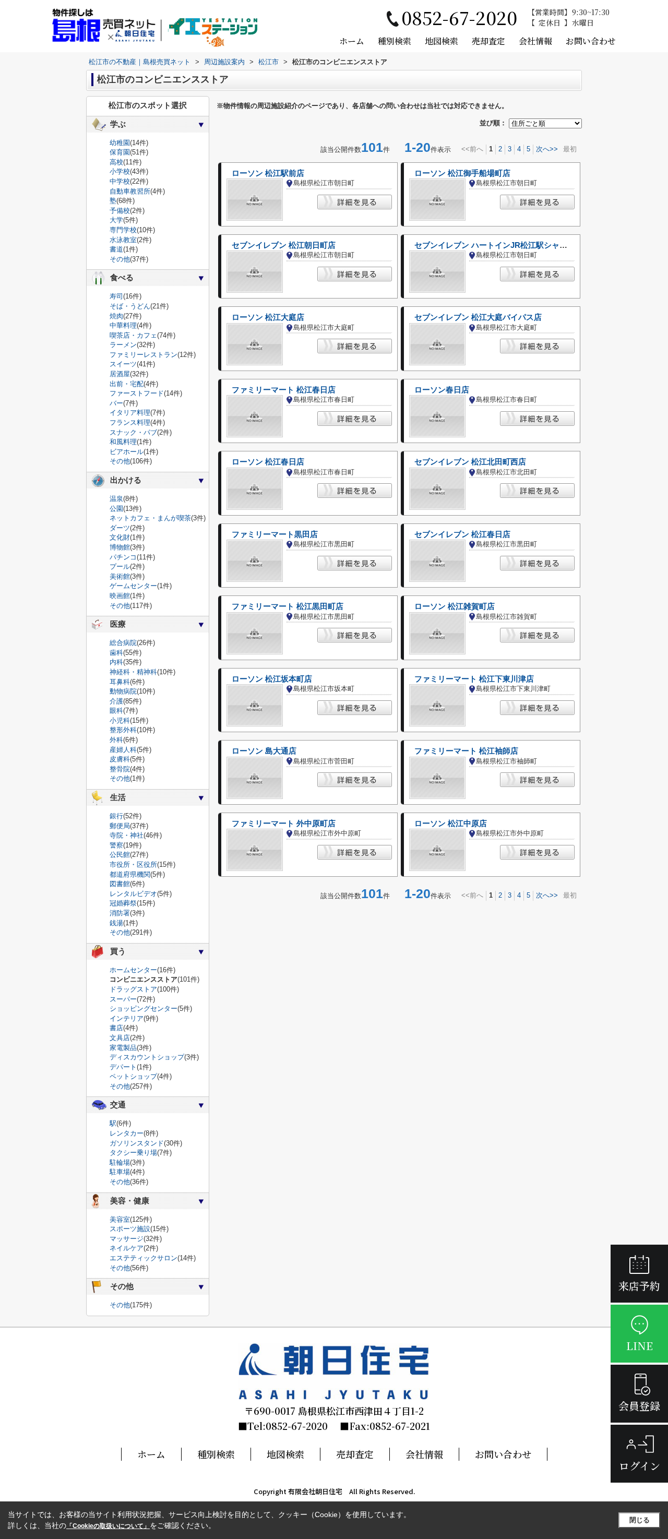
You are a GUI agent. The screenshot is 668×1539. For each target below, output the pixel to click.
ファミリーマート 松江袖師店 (466, 751)
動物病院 (123, 691)
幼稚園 (120, 143)
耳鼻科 (120, 682)
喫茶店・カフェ (133, 335)
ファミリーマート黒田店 (275, 534)
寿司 (116, 296)
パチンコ (123, 557)
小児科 (120, 720)
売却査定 (488, 41)
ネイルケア (127, 1248)
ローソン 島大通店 (264, 751)
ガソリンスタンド (137, 1143)
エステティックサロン (143, 1258)
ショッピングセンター (143, 1008)
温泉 (116, 499)
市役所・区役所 (133, 864)
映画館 (120, 596)
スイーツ (123, 364)
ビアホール (127, 452)
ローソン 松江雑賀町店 (454, 606)
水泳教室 (123, 240)
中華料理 (123, 325)
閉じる (639, 1520)
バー (116, 403)
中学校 (120, 181)
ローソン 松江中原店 (450, 823)
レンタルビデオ (133, 894)
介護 (116, 701)
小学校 (120, 171)
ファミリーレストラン (143, 355)
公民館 (120, 854)
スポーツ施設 (130, 1229)
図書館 (120, 884)
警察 (116, 845)
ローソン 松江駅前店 (268, 173)
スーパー (123, 999)
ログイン (639, 1465)
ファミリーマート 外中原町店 (284, 823)
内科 (116, 662)
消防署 (120, 913)
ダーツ (120, 528)
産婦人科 (123, 750)
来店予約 (639, 1285)
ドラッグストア (133, 989)
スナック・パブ (133, 432)
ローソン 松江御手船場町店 (462, 173)
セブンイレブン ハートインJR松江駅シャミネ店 (498, 245)
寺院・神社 (127, 835)
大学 (116, 220)
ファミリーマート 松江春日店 (284, 390)
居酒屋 (120, 374)
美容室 (120, 1219)
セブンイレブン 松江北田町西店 (470, 462)
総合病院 (123, 643)
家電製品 (123, 1048)
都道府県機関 (130, 874)
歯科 (116, 653)
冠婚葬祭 (123, 903)
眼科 (116, 710)
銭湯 (116, 923)
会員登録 (639, 1405)
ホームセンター (133, 970)
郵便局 (120, 826)
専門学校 (123, 230)
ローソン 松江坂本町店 (272, 679)
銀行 (116, 816)
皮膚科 (120, 759)
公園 (116, 508)
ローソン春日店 (441, 390)
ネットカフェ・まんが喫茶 (150, 518)
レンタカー (127, 1133)
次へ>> (547, 149)
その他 (120, 259)
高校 (116, 162)
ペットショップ (133, 1076)
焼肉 (116, 316)
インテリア (127, 1018)
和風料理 (123, 442)
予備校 (120, 210)
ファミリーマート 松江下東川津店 (474, 679)
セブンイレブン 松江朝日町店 (284, 245)
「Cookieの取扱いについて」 (108, 1526)
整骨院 (120, 769)
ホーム (351, 41)
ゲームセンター (133, 586)
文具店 (120, 1038)
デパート (123, 1067)
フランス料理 (130, 422)
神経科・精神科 (133, 672)
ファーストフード (137, 393)
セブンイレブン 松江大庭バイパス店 (478, 317)
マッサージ (127, 1239)
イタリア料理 (130, 412)
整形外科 (123, 730)
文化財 (120, 537)
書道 (116, 249)
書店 (116, 1028)
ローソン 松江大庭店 (268, 317)
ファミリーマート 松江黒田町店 (287, 606)
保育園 (120, 152)
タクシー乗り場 (133, 1152)
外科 (116, 740)
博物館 (120, 547)
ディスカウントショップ (147, 1057)
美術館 (120, 576)
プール (120, 566)
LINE (639, 1345)
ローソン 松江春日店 (268, 462)
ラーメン (123, 345)
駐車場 (120, 1172)
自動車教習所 (130, 191)
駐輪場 (120, 1162)
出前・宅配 (127, 384)
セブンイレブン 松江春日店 (462, 534)
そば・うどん (130, 306)
